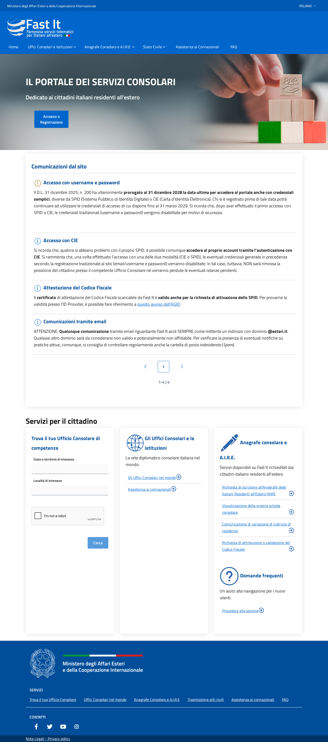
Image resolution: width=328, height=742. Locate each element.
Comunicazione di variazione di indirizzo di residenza (256, 527)
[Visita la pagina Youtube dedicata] (63, 726)
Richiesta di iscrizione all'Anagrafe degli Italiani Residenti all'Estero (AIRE (254, 490)
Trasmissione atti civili (206, 699)
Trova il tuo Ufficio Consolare (53, 699)
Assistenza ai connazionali (149, 489)
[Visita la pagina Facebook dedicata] (36, 726)
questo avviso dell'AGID (158, 304)
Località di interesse (47, 480)
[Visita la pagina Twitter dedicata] (50, 726)
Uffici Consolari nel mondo (105, 699)
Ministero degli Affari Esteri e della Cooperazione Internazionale (51, 5)
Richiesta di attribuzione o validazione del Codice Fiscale (256, 546)
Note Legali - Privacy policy (48, 739)
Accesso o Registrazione (51, 119)
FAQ (285, 699)
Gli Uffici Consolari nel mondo (152, 477)
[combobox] (69, 469)
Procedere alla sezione (240, 611)
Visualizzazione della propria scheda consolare (251, 509)
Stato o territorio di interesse (53, 459)
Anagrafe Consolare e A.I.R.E (157, 699)
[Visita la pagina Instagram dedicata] (76, 726)
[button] (308, 5)
